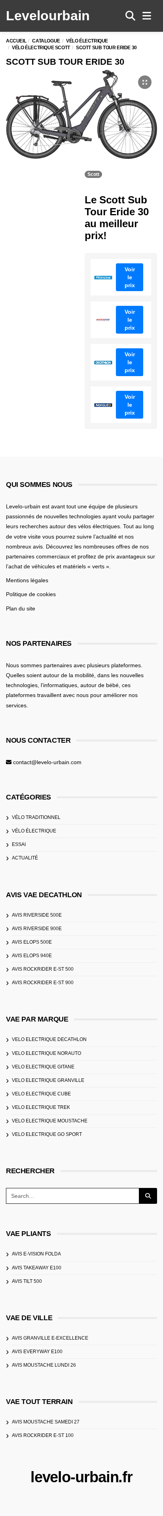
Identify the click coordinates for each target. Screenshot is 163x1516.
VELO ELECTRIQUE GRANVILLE (48, 1080)
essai (19, 844)
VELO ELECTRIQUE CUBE (41, 1094)
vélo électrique (34, 831)
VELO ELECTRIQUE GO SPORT (47, 1134)
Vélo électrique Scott (41, 47)
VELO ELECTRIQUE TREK (41, 1107)
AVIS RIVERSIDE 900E (37, 928)
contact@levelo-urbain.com (47, 762)
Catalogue (46, 41)
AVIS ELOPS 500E (32, 942)
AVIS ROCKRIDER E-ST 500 (43, 969)
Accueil (16, 41)
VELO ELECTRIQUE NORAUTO (46, 1053)
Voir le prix (130, 277)
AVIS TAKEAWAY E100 (36, 1268)
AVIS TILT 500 (27, 1281)
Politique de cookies (31, 594)
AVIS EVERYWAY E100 (37, 1351)
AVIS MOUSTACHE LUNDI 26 (44, 1365)
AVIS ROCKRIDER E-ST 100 (43, 1435)
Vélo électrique (87, 41)
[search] (130, 16)
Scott (93, 174)
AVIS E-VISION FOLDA (36, 1254)
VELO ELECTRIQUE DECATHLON (49, 1039)
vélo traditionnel (36, 817)
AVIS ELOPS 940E (32, 955)
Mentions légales (27, 580)
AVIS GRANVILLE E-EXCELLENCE (50, 1338)
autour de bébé (99, 685)
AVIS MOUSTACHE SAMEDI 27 (46, 1422)
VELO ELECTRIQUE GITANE (43, 1067)
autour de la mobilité (68, 675)
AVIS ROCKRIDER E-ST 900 (43, 982)
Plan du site (20, 608)
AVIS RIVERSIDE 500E (37, 915)
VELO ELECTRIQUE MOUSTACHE (49, 1121)
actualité (25, 858)
